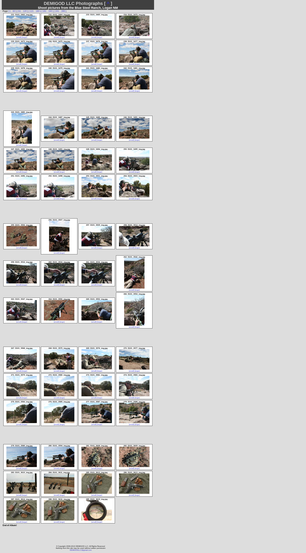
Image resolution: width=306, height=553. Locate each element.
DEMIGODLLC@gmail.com (81, 550)
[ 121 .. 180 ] (35, 11)
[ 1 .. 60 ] (12, 11)
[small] (18, 37)
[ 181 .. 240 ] (47, 11)
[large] (24, 37)
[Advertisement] (78, 535)
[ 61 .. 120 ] (22, 11)
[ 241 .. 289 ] (60, 11)
